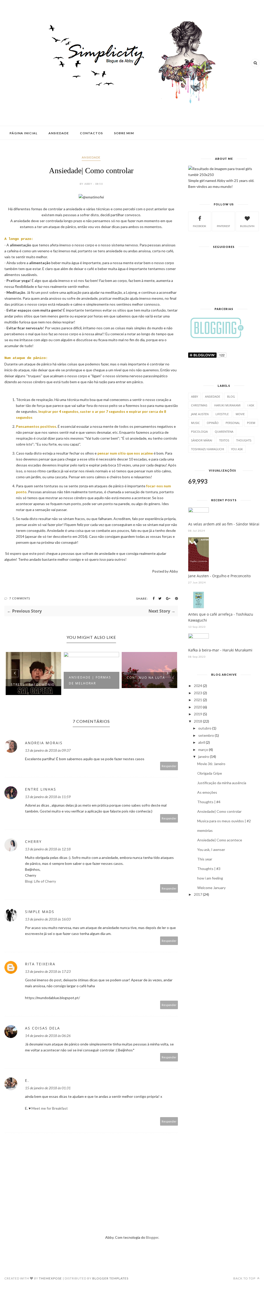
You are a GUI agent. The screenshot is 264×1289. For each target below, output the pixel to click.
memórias (205, 830)
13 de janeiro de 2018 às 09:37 (48, 750)
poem (251, 423)
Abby (194, 396)
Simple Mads (39, 911)
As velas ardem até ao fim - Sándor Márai (223, 524)
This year (204, 859)
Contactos (91, 133)
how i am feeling (210, 878)
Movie (240, 414)
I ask (251, 405)
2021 (198, 700)
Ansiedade (58, 133)
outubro (204, 728)
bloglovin (247, 226)
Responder (169, 766)
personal (233, 423)
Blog (231, 396)
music (195, 423)
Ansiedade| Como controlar (219, 811)
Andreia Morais (44, 742)
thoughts (243, 440)
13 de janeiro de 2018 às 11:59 (48, 796)
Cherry (33, 841)
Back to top (244, 1278)
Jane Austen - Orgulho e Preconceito (219, 575)
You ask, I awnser (211, 849)
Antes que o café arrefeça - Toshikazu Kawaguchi (220, 617)
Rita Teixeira (40, 963)
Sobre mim (124, 133)
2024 (198, 685)
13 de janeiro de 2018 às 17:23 (48, 971)
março (203, 749)
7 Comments (19, 598)
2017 (198, 894)
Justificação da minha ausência (221, 783)
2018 (198, 721)
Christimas (199, 405)
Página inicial (23, 133)
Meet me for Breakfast (49, 1108)
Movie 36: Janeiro (211, 763)
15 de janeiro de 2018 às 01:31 (48, 1088)
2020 (198, 707)
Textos (224, 440)
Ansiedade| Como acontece (219, 840)
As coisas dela (42, 1028)
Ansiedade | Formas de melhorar (90, 680)
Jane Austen (200, 414)
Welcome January (211, 887)
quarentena (224, 431)
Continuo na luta (146, 677)
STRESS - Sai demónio (33, 684)
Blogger (152, 1237)
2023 (198, 693)
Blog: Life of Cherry (40, 881)
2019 (198, 714)
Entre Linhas (40, 789)
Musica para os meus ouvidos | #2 (224, 821)
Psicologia (199, 431)
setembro (206, 735)
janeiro (203, 756)
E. (27, 1080)
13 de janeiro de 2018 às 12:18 (48, 849)
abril (201, 742)
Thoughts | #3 (208, 868)
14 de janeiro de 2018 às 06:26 (48, 1035)
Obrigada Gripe (209, 773)
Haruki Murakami (227, 405)
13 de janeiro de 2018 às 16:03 (48, 919)
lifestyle (222, 414)
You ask (237, 449)
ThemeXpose (50, 1278)
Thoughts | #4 (208, 802)
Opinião (213, 423)
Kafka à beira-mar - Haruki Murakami (220, 650)
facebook (199, 226)
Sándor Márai (201, 440)
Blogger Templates (110, 1278)
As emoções (207, 792)
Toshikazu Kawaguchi (207, 449)
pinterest (223, 226)
